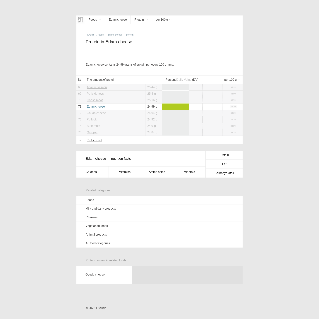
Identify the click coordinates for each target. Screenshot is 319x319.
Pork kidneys (95, 93)
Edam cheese (96, 106)
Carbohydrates (224, 173)
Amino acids (157, 171)
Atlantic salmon (97, 87)
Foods (90, 199)
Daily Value (183, 79)
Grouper (92, 132)
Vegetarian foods (97, 225)
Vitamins (125, 171)
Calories (91, 171)
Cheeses (91, 217)
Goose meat (95, 100)
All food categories (98, 243)
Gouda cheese (96, 113)
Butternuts (93, 125)
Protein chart (94, 140)
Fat (224, 164)
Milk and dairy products (101, 208)
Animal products (96, 234)
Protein (224, 155)
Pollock (92, 119)
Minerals (189, 171)
